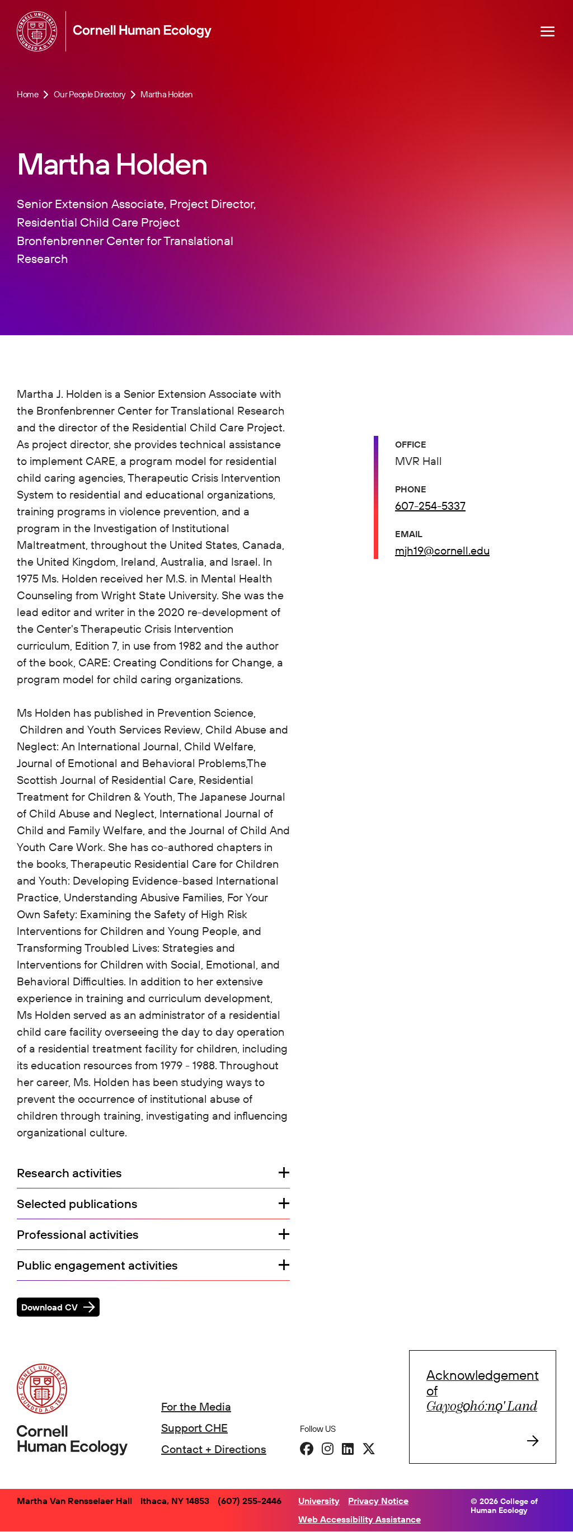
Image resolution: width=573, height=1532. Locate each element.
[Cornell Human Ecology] (39, 31)
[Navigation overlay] (547, 31)
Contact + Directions (213, 1449)
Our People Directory (89, 94)
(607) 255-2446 (249, 1500)
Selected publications (77, 1204)
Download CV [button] (49, 1307)
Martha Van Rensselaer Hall (74, 1500)
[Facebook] (306, 1448)
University (319, 1500)
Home (27, 94)
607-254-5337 (430, 506)
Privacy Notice (378, 1500)
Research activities (69, 1173)
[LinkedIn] (348, 1448)
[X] (368, 1448)
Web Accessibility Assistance (359, 1519)
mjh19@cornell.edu (442, 550)
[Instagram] (328, 1448)
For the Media (196, 1406)
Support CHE (194, 1428)
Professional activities (78, 1235)
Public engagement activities (97, 1265)
